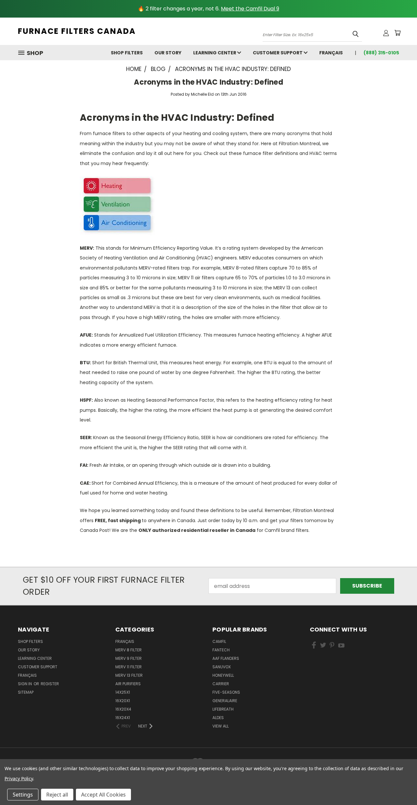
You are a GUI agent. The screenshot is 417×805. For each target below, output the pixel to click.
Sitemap (26, 692)
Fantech (221, 650)
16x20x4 (123, 709)
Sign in (25, 684)
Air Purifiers (128, 684)
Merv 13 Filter (129, 675)
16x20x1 (122, 700)
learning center (215, 52)
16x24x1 (122, 717)
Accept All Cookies (103, 794)
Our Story (167, 52)
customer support (278, 52)
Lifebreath (223, 709)
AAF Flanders (225, 658)
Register (50, 684)
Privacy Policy (19, 778)
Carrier (220, 684)
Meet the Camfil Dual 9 (250, 8)
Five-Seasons (226, 692)
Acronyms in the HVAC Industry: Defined (208, 82)
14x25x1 (122, 692)
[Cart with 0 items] (397, 33)
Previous (399, 784)
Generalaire (224, 700)
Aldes (218, 717)
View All (220, 726)
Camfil (219, 641)
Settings (23, 794)
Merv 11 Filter (128, 667)
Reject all (57, 794)
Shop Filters (127, 52)
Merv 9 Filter (128, 658)
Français (331, 52)
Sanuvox (221, 667)
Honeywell (223, 675)
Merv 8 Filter (128, 650)
